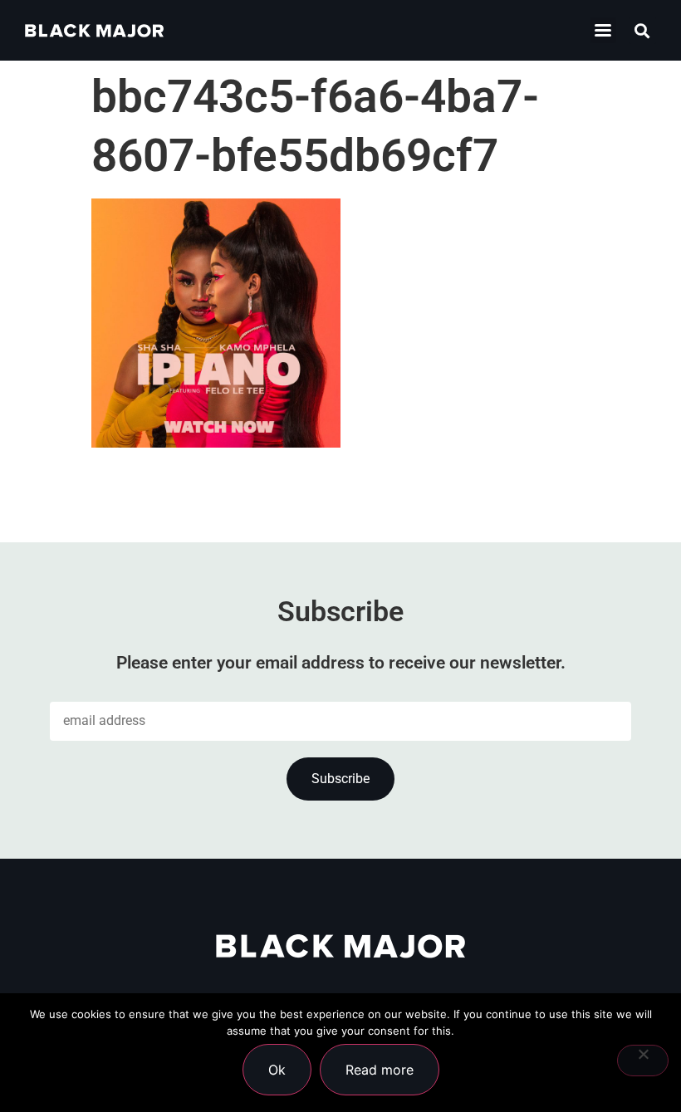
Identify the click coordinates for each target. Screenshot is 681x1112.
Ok (277, 1069)
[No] (643, 1060)
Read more (379, 1069)
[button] (603, 30)
